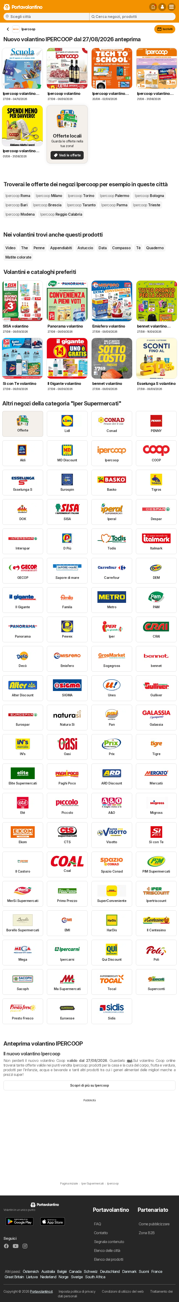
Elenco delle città (107, 1250)
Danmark (129, 1271)
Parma (114, 205)
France (156, 1271)
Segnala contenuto (109, 1241)
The (24, 247)
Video (10, 247)
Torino (81, 195)
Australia (48, 1271)
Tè (138, 247)
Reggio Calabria (61, 214)
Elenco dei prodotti (108, 1259)
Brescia (47, 205)
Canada (75, 1271)
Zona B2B (147, 1232)
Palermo (114, 195)
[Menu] (172, 7)
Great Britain (14, 1276)
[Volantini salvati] (153, 7)
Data (103, 247)
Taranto (81, 205)
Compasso (121, 247)
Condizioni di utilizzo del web (123, 1291)
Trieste (146, 205)
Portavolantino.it (41, 1291)
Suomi (144, 1271)
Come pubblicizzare (154, 1224)
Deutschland (110, 1271)
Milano (49, 195)
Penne (39, 247)
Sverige (77, 1276)
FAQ (97, 1224)
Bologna (149, 195)
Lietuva (32, 1276)
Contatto (101, 1232)
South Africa (95, 1276)
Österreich (31, 1271)
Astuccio (85, 247)
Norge (63, 1276)
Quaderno (155, 247)
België (62, 1271)
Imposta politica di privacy (77, 1291)
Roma (17, 195)
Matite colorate (18, 257)
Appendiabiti (61, 247)
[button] (162, 7)
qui (129, 1060)
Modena (19, 214)
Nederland (48, 1276)
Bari (16, 205)
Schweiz (90, 1271)
